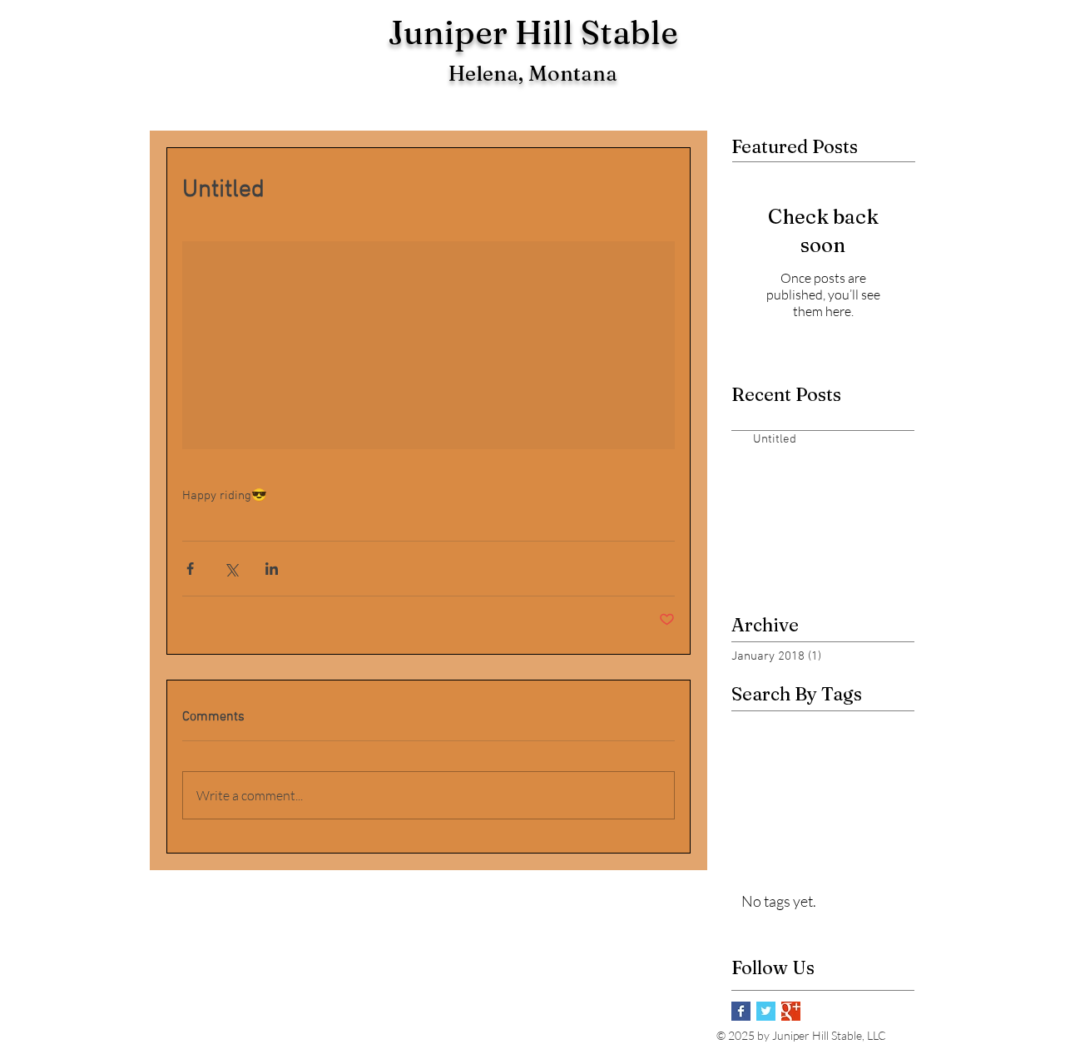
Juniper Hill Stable (533, 32)
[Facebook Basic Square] (740, 1011)
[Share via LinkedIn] (272, 569)
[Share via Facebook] (190, 569)
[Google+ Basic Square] (790, 1011)
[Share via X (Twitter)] (231, 569)
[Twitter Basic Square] (765, 1011)
